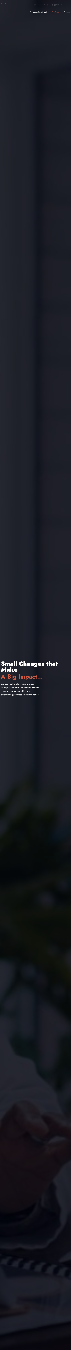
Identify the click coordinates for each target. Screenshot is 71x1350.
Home (35, 4)
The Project (56, 12)
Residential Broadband (60, 4)
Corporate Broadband (38, 12)
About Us (44, 4)
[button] (39, 12)
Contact (67, 12)
